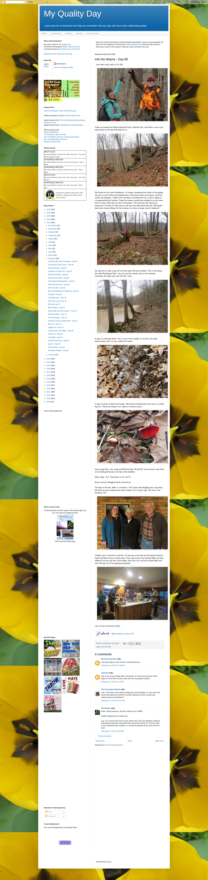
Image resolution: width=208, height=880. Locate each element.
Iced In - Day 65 (54, 344)
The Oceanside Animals (110, 689)
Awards (79, 33)
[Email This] (128, 643)
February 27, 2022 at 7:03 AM (112, 682)
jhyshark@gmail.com (134, 44)
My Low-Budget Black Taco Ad (55, 139)
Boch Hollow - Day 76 (56, 308)
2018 (48, 369)
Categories (56, 33)
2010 (48, 395)
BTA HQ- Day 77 (54, 304)
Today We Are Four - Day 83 (59, 285)
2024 (48, 216)
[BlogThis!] (131, 643)
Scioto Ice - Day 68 (55, 334)
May (50, 249)
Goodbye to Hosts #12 (124, 634)
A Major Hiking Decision (71, 47)
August (51, 239)
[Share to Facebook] (137, 643)
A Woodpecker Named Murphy (71, 125)
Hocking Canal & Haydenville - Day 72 (63, 321)
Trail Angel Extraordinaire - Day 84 (61, 281)
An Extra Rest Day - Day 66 (58, 341)
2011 (48, 392)
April (50, 252)
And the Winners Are (72, 116)
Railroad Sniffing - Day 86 (58, 275)
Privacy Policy (93, 33)
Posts (49, 812)
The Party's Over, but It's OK (69, 49)
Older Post (159, 741)
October (51, 232)
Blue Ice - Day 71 (54, 324)
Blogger (109, 862)
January (51, 355)
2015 (48, 379)
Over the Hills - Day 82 (56, 288)
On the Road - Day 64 (56, 347)
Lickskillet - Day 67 (55, 337)
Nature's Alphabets (51, 132)
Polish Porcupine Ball (52, 142)
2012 (48, 389)
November (52, 229)
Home (44, 33)
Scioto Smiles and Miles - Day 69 (60, 331)
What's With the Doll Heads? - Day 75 (62, 311)
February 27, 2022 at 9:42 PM (112, 731)
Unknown (105, 673)
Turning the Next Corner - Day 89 (61, 265)
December (52, 226)
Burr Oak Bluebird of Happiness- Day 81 (63, 291)
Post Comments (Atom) (114, 745)
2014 (48, 382)
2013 (48, 385)
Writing (68, 33)
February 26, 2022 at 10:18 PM (113, 665)
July (50, 242)
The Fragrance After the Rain (55, 135)
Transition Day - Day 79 (57, 298)
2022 (48, 223)
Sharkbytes (106, 708)
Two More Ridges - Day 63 (58, 350)
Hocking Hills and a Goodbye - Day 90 (63, 261)
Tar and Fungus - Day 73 (57, 318)
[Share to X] (134, 643)
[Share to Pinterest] (139, 643)
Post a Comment (104, 736)
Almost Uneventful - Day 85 (58, 278)
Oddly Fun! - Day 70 (55, 327)
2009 (48, 398)
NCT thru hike (106, 647)
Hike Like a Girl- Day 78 (57, 301)
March (51, 255)
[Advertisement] (52, 458)
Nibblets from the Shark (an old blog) (58, 54)
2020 (48, 362)
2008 (48, 402)
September (52, 235)
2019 (48, 365)
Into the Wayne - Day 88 (57, 268)
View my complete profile (63, 67)
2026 (48, 209)
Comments (51, 816)
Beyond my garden (108, 659)
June (50, 245)
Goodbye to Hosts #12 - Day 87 (60, 271)
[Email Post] (124, 643)
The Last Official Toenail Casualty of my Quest (61, 137)
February (52, 258)
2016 (48, 375)
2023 (48, 219)
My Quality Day (72, 13)
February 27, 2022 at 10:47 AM (113, 701)
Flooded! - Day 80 (55, 294)
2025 (48, 213)
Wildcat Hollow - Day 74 (57, 314)
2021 (48, 359)
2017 (48, 372)
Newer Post (100, 741)
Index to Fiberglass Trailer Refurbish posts (60, 111)
